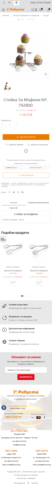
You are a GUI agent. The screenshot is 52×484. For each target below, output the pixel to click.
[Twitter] (14, 192)
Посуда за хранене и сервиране (26, 15)
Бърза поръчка (27, 175)
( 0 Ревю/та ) (31, 110)
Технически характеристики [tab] (38, 203)
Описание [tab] (13, 203)
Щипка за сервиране (13, 270)
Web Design (22, 478)
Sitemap (34, 483)
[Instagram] (18, 192)
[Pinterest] (22, 192)
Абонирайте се (25, 377)
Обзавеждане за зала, (25, 183)
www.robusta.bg (17, 408)
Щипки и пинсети (13, 267)
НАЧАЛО (6, 15)
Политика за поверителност (26, 399)
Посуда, (14, 183)
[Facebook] (9, 192)
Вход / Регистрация (40, 3)
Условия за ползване (37, 396)
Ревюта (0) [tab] (14, 208)
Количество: (6, 120)
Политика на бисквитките (17, 396)
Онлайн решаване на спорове (26, 475)
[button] (36, 10)
